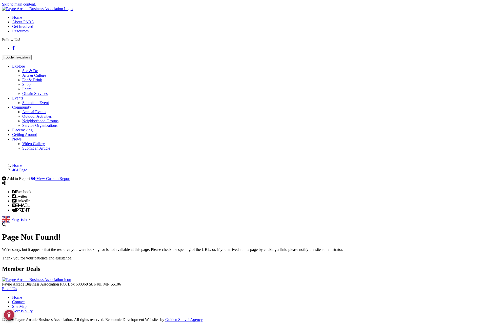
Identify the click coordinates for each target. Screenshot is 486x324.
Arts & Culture (34, 75)
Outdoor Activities (37, 116)
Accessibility (22, 311)
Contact (18, 302)
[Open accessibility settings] (9, 315)
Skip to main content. (19, 4)
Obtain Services (35, 93)
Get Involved (22, 26)
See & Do (30, 71)
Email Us (9, 289)
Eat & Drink (32, 80)
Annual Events (34, 112)
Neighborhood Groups (40, 121)
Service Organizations (39, 125)
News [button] (17, 139)
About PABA (23, 22)
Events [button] (17, 98)
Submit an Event (35, 102)
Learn (27, 89)
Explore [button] (18, 66)
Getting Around (24, 134)
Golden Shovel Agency (183, 319)
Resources (20, 31)
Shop (26, 84)
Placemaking (22, 130)
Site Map (19, 306)
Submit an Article (36, 148)
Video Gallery (33, 143)
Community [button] (21, 107)
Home (17, 17)
